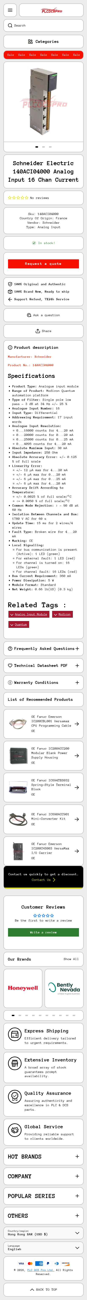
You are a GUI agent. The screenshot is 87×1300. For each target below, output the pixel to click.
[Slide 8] (60, 1015)
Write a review (43, 932)
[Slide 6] (47, 1015)
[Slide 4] (33, 1015)
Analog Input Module (31, 614)
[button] (18, 198)
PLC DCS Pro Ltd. (40, 1270)
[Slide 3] (50, 147)
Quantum (21, 624)
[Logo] (51, 10)
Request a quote (43, 264)
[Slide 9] (67, 1015)
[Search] (7, 25)
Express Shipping (47, 1030)
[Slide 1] (36, 147)
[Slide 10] (74, 1015)
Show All (71, 959)
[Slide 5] (40, 1015)
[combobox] (43, 25)
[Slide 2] (43, 147)
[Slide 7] (53, 1015)
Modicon (65, 614)
